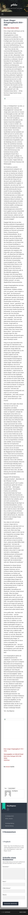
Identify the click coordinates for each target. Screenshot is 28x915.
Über (6, 788)
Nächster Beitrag (9, 826)
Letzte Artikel (12, 788)
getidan (14, 5)
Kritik (6, 818)
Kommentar (6, 866)
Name (4, 881)
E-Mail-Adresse (7, 888)
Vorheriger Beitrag (9, 823)
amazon (8, 766)
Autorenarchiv (8, 809)
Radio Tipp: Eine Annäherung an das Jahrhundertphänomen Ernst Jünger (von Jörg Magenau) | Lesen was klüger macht (14, 848)
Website (5, 894)
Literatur (10, 818)
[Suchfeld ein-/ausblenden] (26, 14)
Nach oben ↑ (23, 912)
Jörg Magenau (15, 790)
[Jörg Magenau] (8, 796)
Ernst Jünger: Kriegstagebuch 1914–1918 (13, 22)
